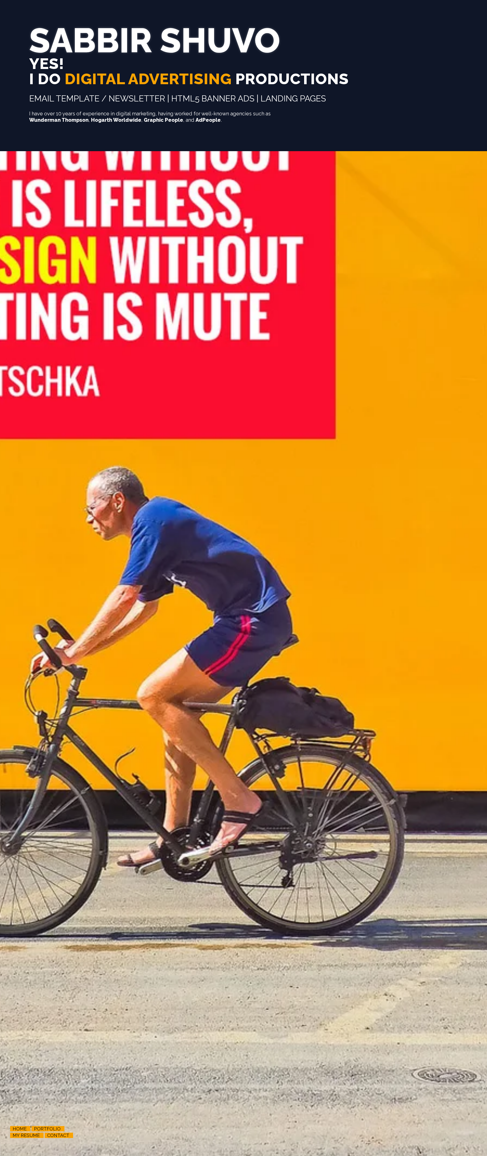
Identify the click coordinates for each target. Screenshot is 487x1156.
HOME (20, 1128)
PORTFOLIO (47, 1128)
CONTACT (58, 1135)
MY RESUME (26, 1135)
